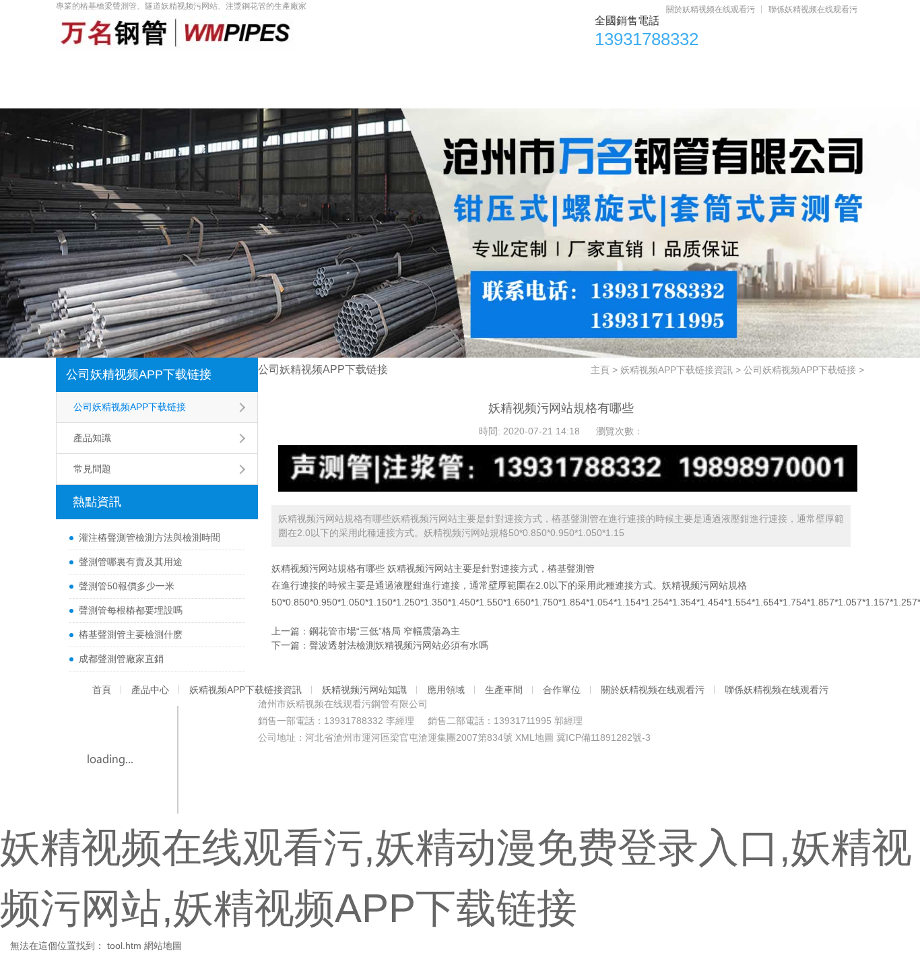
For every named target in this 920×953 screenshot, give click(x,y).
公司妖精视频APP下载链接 (138, 374)
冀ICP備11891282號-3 (603, 737)
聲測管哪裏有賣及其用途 (131, 561)
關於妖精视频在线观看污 (710, 9)
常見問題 (92, 468)
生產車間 (641, 67)
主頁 (600, 369)
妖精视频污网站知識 (443, 67)
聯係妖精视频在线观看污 (812, 9)
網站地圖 (163, 945)
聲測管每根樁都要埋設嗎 (131, 610)
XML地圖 (534, 737)
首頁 (89, 67)
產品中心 (165, 67)
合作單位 (727, 67)
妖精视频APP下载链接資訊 (291, 67)
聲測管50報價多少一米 (126, 586)
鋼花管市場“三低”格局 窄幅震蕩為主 (384, 631)
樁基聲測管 (571, 568)
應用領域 (555, 67)
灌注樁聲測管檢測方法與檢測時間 (149, 537)
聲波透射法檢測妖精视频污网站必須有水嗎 (398, 645)
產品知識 (92, 437)
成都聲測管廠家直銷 (121, 658)
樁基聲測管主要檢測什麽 (131, 634)
